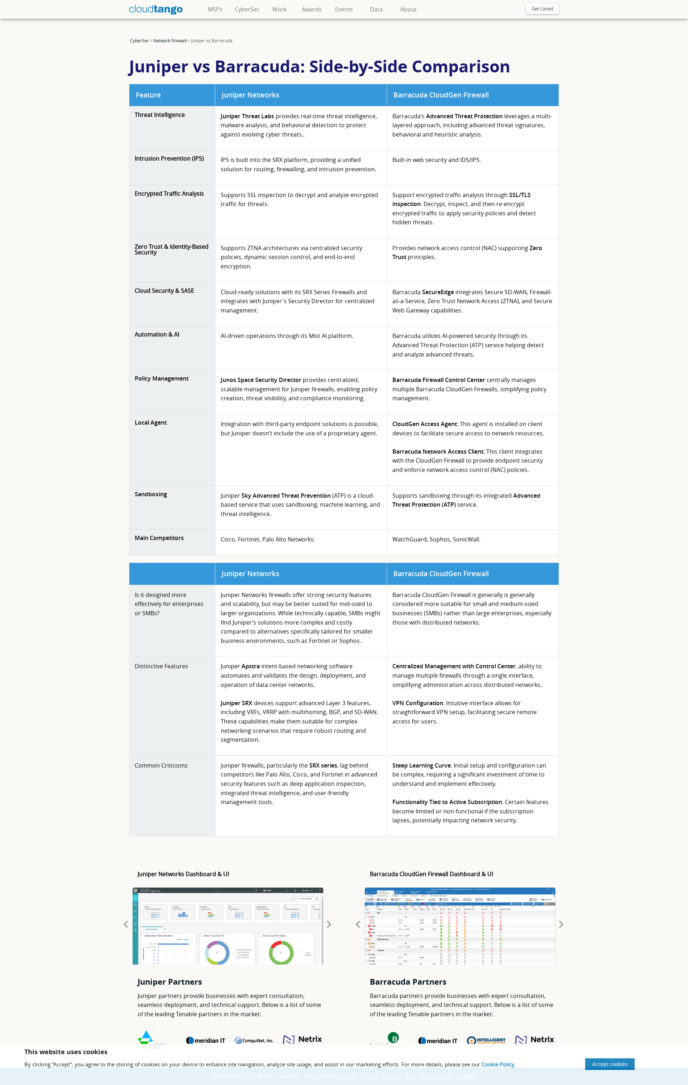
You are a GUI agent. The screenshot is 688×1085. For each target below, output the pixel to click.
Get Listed (542, 8)
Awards (312, 9)
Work (279, 9)
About (408, 9)
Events (344, 9)
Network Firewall (170, 40)
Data (376, 9)
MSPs (215, 9)
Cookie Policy (498, 1064)
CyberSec (247, 9)
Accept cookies (609, 1064)
